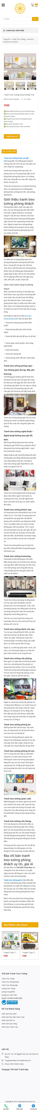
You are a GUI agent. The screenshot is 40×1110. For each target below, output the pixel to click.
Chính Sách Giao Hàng (9, 1024)
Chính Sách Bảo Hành (9, 1014)
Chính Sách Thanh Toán (10, 1027)
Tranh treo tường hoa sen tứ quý (29, 953)
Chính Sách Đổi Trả (8, 1020)
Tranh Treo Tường (18, 39)
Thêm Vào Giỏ (12, 136)
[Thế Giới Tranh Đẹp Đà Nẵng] (20, 8)
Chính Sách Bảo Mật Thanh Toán (13, 1017)
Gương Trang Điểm (8, 992)
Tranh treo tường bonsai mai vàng (10, 953)
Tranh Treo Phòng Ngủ (10, 985)
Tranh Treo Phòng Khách (10, 982)
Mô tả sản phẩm (9, 151)
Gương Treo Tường (8, 988)
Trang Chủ (6, 39)
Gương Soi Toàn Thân (9, 995)
